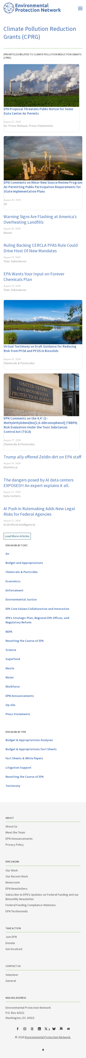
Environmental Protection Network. (48, 1037)
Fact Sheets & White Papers (24, 758)
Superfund (13, 659)
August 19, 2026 (12, 257)
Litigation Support (18, 768)
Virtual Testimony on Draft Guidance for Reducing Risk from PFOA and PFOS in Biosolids (40, 348)
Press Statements (41, 126)
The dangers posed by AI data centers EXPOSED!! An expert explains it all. (38, 482)
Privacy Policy (15, 845)
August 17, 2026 (12, 440)
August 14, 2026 (12, 463)
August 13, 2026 (12, 491)
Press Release (18, 126)
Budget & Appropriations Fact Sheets (31, 749)
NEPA (9, 632)
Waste (8, 233)
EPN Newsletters (17, 889)
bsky (54, 1030)
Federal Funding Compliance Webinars (31, 905)
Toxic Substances (15, 261)
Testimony (13, 786)
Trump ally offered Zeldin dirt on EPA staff (42, 456)
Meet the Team (15, 832)
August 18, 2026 (12, 285)
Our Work (12, 870)
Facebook (17, 1030)
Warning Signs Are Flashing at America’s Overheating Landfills (40, 219)
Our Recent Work (17, 876)
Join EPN (11, 937)
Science (11, 650)
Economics (13, 581)
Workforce (11, 467)
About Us (11, 826)
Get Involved (14, 949)
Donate (10, 943)
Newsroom (13, 882)
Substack (61, 1030)
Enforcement (14, 590)
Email (68, 1030)
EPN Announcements (20, 696)
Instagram (25, 1030)
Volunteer (12, 975)
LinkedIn (39, 1030)
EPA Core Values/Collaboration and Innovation (37, 609)
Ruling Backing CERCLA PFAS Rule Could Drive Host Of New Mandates (41, 247)
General (11, 981)
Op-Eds (10, 705)
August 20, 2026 (12, 199)
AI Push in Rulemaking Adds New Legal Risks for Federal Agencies (39, 511)
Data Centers (12, 496)
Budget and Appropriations (24, 563)
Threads (32, 1030)
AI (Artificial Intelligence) (19, 525)
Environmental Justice (21, 599)
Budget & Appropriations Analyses (29, 740)
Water (10, 677)
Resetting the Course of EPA (25, 641)
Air (5, 126)
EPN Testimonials (17, 911)
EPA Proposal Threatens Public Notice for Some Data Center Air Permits (38, 111)
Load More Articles (17, 536)
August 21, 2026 (12, 121)
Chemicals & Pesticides (19, 363)
